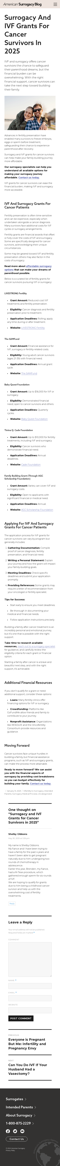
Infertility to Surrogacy (34, 791)
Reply (12, 904)
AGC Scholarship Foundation (37, 510)
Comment (13, 940)
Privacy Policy (10, 1150)
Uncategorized (45, 794)
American (22, 4)
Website (13, 1005)
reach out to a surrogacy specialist (36, 647)
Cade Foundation (31, 465)
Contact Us (17, 1139)
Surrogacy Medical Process (24, 794)
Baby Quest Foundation (34, 419)
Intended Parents (20, 1107)
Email (12, 992)
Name (12, 980)
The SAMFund (29, 373)
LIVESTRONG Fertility (33, 328)
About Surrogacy (19, 1115)
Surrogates (15, 1099)
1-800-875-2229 (19, 1123)
